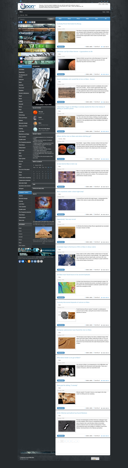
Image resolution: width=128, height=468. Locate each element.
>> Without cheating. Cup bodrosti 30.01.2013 (43, 143)
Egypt (20, 228)
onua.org (22, 15)
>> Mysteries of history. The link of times (42, 149)
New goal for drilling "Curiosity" (67, 385)
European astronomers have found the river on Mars (74, 330)
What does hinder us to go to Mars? (68, 357)
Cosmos (60, 138)
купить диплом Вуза (41, 256)
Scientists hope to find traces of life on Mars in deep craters (76, 247)
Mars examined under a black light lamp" (70, 191)
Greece (20, 233)
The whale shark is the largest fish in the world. (43, 221)
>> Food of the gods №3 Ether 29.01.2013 (42, 152)
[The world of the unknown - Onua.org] (107, 1)
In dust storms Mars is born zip (67, 164)
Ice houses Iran (43, 238)
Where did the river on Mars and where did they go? (74, 136)
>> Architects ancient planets (39, 147)
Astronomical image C (44, 208)
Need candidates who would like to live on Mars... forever (76, 79)
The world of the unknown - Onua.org (28, 6)
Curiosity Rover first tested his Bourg (69, 24)
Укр (103, 3)
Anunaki (20, 236)
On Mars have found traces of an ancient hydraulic (73, 274)
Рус (100, 3)
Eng (106, 3)
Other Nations (22, 245)
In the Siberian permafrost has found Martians (72, 413)
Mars (26, 15)
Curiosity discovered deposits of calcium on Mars (73, 302)
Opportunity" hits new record (66, 219)
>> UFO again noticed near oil (39, 150)
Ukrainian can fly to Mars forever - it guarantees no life (75, 51)
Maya (20, 242)
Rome (20, 231)
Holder (107, 11)
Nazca (20, 239)
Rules (104, 11)
